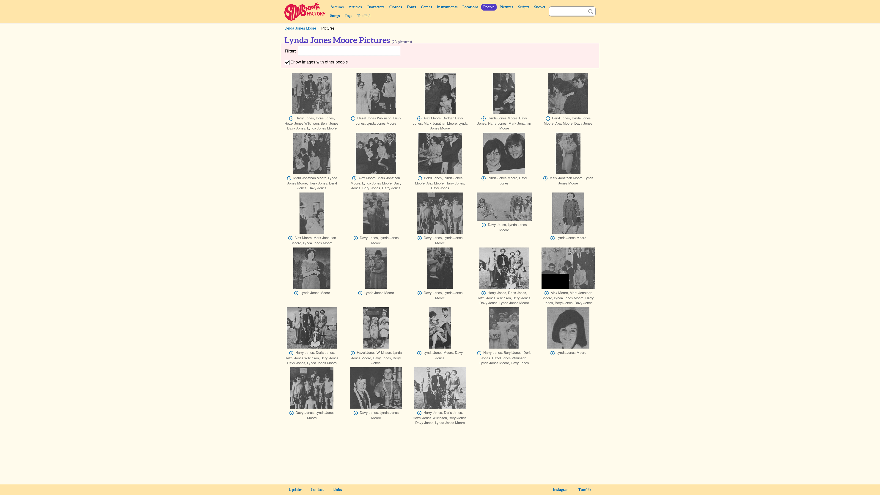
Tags (348, 16)
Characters (375, 7)
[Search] (591, 11)
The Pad (364, 16)
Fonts (411, 7)
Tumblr (584, 490)
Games (426, 7)
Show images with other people (319, 62)
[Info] (291, 118)
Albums (337, 7)
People (489, 7)
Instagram (561, 490)
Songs (335, 16)
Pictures (506, 7)
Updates (295, 490)
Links (337, 490)
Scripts (523, 7)
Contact (317, 490)
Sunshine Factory (305, 11)
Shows (539, 7)
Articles (355, 7)
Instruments (447, 7)
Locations (470, 7)
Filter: (290, 51)
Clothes (395, 7)
